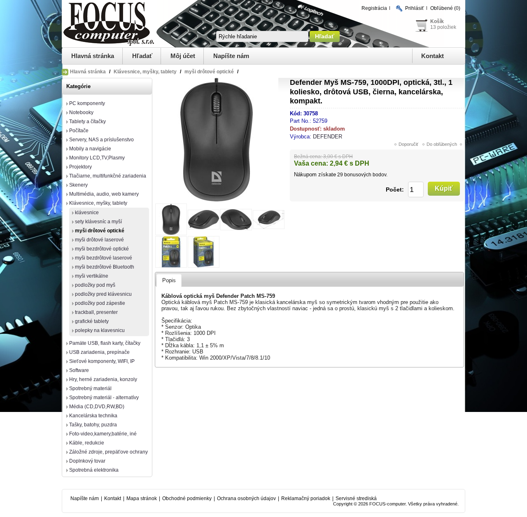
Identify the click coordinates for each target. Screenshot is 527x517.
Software (79, 370)
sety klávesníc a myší (98, 222)
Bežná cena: (308, 156)
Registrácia (374, 8)
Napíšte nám (231, 55)
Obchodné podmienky (187, 498)
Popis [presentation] (169, 280)
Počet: (395, 189)
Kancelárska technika (93, 416)
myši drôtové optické (99, 231)
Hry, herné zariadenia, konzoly (103, 379)
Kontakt (432, 55)
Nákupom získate (315, 174)
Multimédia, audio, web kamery (104, 194)
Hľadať (142, 55)
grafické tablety (92, 321)
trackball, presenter (96, 312)
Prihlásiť (414, 8)
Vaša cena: (311, 163)
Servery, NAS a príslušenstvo (101, 140)
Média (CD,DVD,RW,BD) (96, 406)
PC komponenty (87, 103)
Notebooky (81, 112)
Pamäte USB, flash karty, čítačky (104, 343)
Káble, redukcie (86, 443)
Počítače (79, 130)
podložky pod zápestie (100, 303)
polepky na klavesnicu (100, 330)
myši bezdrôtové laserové (103, 258)
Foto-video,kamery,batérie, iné (103, 434)
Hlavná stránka (92, 55)
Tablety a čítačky (87, 121)
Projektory (80, 167)
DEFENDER (327, 136)
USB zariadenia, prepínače (99, 352)
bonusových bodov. (365, 175)
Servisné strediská (356, 498)
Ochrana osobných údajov (246, 498)
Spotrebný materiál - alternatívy (104, 397)
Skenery (78, 185)
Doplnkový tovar (87, 461)
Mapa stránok (141, 498)
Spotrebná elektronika (94, 470)
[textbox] (262, 36)
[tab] (169, 280)
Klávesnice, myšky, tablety (98, 203)
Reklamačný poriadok (305, 498)
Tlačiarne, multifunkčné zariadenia (107, 176)
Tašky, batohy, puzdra (93, 425)
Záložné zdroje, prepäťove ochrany (108, 452)
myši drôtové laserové (99, 240)
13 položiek (443, 27)
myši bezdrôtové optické (102, 249)
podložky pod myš (95, 285)
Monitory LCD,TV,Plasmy (97, 158)
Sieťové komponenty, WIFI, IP (102, 361)
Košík (437, 21)
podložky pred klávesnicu (103, 294)
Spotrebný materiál (90, 388)
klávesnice (87, 212)
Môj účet (182, 55)
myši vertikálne (91, 276)
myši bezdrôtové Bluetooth (104, 267)
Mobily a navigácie (90, 149)
